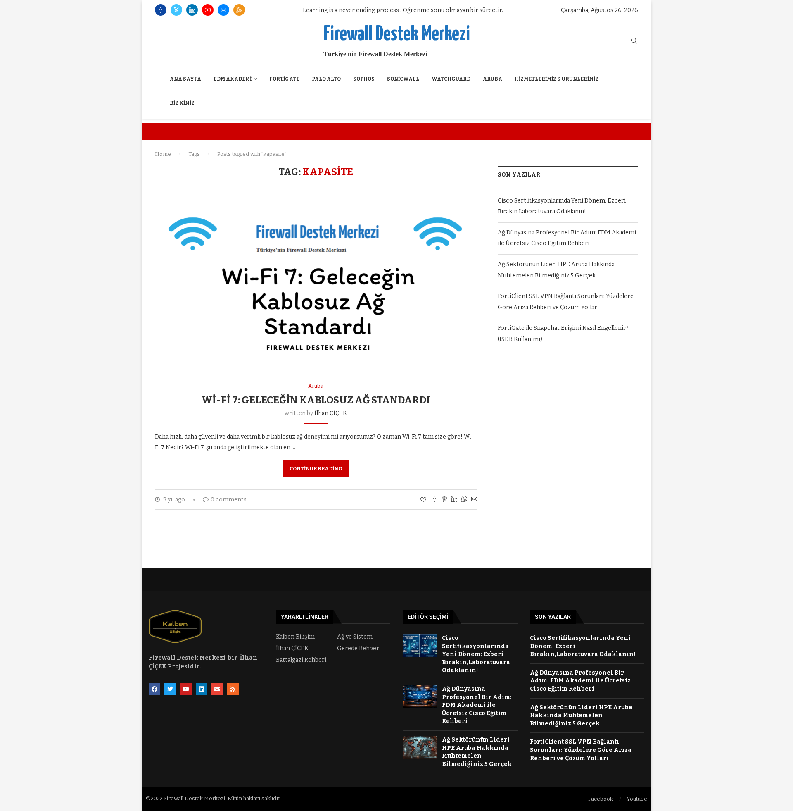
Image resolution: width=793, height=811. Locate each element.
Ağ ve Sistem (355, 637)
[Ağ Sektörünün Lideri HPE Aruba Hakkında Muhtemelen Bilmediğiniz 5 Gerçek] (420, 747)
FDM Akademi (233, 79)
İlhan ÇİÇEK (330, 413)
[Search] (634, 41)
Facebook (600, 799)
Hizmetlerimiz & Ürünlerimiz (556, 79)
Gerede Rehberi (359, 648)
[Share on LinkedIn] (454, 499)
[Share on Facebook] (434, 499)
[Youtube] (208, 10)
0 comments (229, 499)
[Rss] (239, 10)
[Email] (223, 10)
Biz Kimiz (182, 103)
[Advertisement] (568, 428)
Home (163, 154)
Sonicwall (403, 79)
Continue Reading (316, 469)
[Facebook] (160, 10)
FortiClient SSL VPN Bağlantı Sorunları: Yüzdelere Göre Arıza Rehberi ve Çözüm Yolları (581, 749)
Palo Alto (326, 79)
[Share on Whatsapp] (464, 499)
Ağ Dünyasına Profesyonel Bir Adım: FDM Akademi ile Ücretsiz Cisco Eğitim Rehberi (477, 705)
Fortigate (284, 79)
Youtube (637, 799)
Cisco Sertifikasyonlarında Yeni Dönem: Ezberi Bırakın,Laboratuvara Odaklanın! (476, 654)
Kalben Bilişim (295, 637)
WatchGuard (451, 79)
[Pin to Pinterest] (444, 499)
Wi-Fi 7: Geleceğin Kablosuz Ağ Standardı (316, 400)
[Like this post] (423, 499)
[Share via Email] (474, 499)
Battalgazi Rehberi (301, 660)
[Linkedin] (192, 10)
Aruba (492, 79)
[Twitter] (176, 10)
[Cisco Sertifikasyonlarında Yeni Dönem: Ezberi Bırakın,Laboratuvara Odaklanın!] (420, 645)
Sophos (364, 79)
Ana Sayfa (185, 79)
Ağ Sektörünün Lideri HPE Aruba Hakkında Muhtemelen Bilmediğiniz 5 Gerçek (581, 715)
